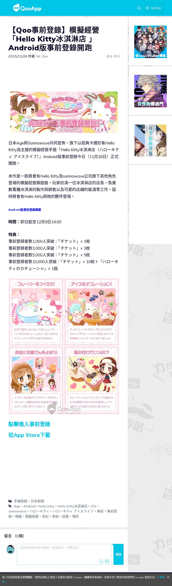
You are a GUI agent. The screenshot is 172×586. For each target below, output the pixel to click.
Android (29, 506)
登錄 (55, 516)
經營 (65, 516)
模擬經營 (32, 516)
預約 (75, 516)
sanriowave (17, 511)
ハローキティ (40, 511)
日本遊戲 (37, 501)
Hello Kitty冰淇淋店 (72, 506)
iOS (93, 506)
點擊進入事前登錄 (29, 424)
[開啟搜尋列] (139, 8)
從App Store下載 (29, 435)
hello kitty (46, 506)
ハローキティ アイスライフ (73, 511)
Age (17, 506)
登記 (45, 516)
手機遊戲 (20, 501)
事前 (100, 511)
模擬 (18, 516)
